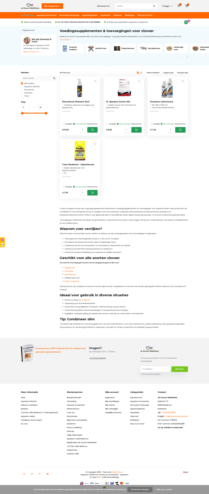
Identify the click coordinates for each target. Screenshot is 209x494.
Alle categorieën (51, 6)
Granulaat (69, 271)
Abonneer (179, 369)
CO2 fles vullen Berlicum (77, 446)
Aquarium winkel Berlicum (78, 439)
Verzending (71, 401)
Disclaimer (71, 424)
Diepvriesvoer (70, 274)
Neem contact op (31, 52)
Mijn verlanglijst (111, 409)
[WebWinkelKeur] (185, 472)
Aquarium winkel (28, 416)
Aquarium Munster (32, 86)
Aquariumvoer (27, 15)
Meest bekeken (153, 72)
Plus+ (121, 472)
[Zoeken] (154, 6)
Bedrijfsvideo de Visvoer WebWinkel (82, 442)
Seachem (28, 93)
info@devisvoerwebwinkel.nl (176, 416)
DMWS (114, 472)
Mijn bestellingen (112, 401)
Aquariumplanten (90, 15)
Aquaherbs (105, 15)
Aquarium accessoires (46, 15)
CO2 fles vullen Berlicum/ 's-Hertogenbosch (39, 412)
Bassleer (24, 409)
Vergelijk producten (113, 412)
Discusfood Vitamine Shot (76, 102)
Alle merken (29, 83)
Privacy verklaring (74, 427)
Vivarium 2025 (73, 454)
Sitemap (70, 431)
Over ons (71, 412)
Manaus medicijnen (29, 405)
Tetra (26, 96)
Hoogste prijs (182, 72)
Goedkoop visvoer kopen (31, 420)
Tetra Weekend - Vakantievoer (78, 164)
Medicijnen (130, 15)
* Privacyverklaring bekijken (150, 374)
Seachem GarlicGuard (161, 102)
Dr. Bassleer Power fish (118, 102)
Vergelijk (68, 124)
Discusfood (29, 89)
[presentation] (182, 57)
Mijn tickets (110, 405)
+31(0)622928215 (97, 358)
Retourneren (72, 416)
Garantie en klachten (76, 405)
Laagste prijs (168, 72)
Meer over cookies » (165, 489)
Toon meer (65, 39)
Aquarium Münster (29, 401)
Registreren (110, 397)
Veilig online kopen (74, 435)
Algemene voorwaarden (77, 420)
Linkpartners (72, 450)
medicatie (85, 300)
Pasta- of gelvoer (72, 281)
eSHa (23, 397)
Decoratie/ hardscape (69, 15)
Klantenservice (103, 6)
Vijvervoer (117, 15)
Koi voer (24, 424)
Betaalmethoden (74, 397)
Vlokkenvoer (70, 268)
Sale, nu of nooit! (144, 15)
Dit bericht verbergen (140, 489)
